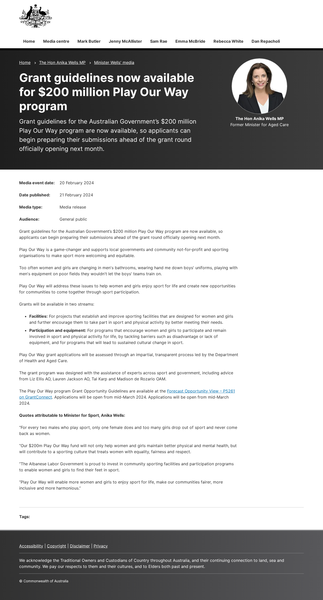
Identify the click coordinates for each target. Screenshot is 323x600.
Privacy (101, 545)
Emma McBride (190, 41)
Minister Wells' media (114, 62)
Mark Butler (89, 41)
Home (29, 41)
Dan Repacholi (266, 41)
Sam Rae (158, 41)
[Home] (35, 16)
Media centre (56, 41)
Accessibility (31, 545)
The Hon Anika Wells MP (62, 62)
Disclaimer (80, 545)
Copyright (56, 545)
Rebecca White (228, 41)
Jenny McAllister (125, 41)
